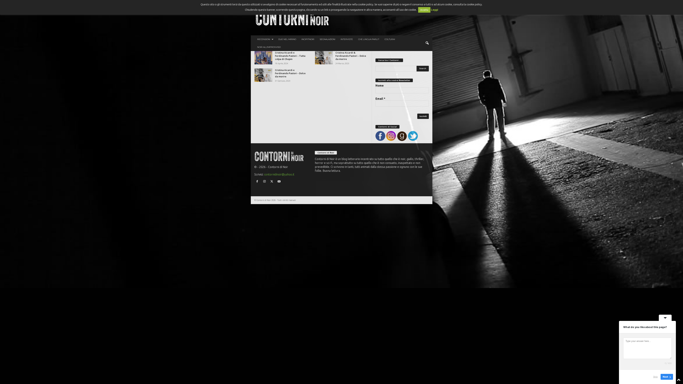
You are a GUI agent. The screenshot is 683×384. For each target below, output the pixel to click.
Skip (655, 376)
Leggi (434, 9)
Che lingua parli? (368, 39)
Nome (379, 85)
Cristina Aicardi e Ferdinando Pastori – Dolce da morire (290, 73)
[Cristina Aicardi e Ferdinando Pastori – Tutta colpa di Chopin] (263, 57)
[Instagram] (265, 181)
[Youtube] (279, 181)
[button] (427, 43)
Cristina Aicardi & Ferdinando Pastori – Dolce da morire (350, 56)
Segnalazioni (327, 39)
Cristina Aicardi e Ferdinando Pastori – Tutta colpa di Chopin (290, 56)
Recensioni (263, 39)
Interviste (347, 39)
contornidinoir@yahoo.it (279, 174)
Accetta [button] (424, 10)
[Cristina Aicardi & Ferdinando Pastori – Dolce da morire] (324, 57)
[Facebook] (258, 181)
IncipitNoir (307, 39)
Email (380, 98)
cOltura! (390, 39)
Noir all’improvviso (269, 47)
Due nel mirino (287, 39)
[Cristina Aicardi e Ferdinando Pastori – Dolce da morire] (263, 75)
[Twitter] (272, 181)
